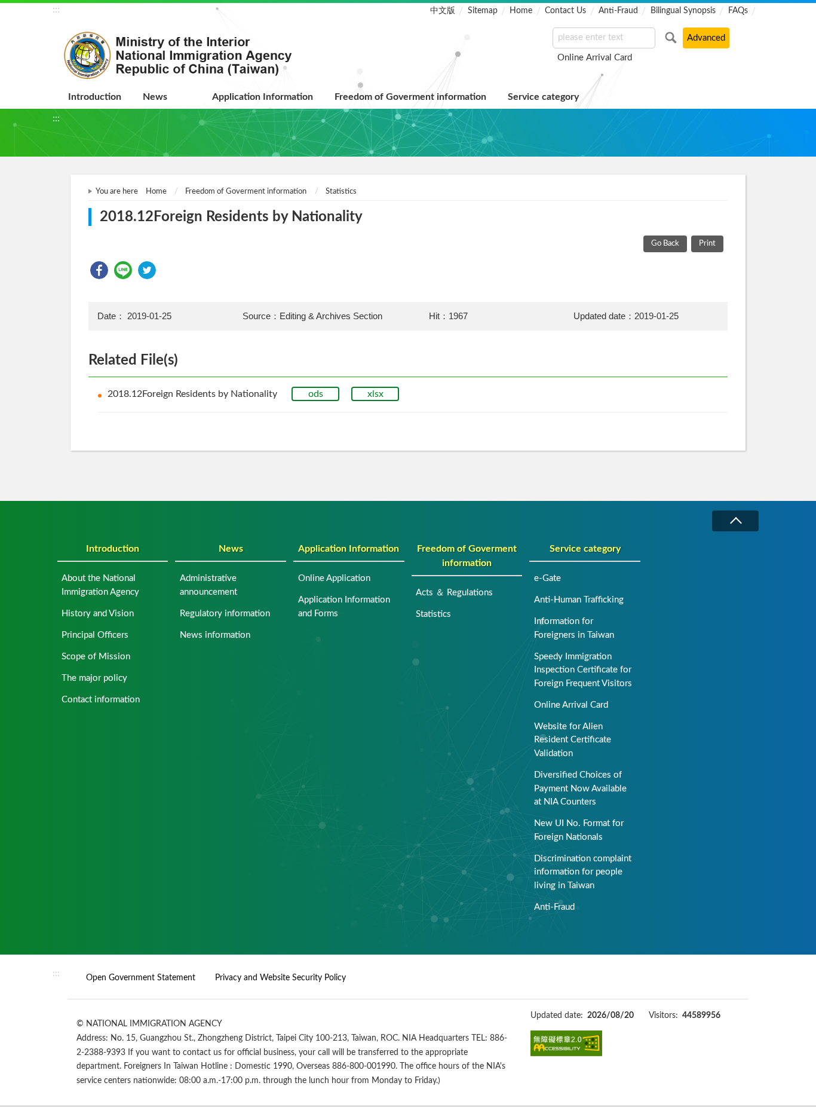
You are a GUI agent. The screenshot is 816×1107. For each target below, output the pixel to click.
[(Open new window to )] (566, 1043)
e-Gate (547, 578)
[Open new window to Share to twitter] (147, 270)
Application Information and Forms (344, 606)
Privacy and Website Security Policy (280, 977)
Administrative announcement (208, 585)
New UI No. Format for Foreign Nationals (579, 830)
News (155, 97)
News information (215, 635)
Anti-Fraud (618, 11)
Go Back (665, 243)
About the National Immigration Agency (100, 585)
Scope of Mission (96, 656)
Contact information (101, 699)
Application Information (262, 97)
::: (56, 9)
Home (521, 11)
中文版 (442, 11)
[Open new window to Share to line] (123, 270)
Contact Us (565, 11)
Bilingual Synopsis (683, 11)
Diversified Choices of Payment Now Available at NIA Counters (580, 788)
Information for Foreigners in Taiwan (574, 628)
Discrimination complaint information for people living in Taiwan (582, 872)
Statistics (341, 191)
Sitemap (483, 11)
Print (707, 243)
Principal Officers (95, 635)
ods (315, 394)
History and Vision (98, 613)
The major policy (94, 678)
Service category (543, 97)
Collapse (735, 520)
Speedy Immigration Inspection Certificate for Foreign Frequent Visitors (583, 670)
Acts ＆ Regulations (454, 592)
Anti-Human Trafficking (579, 599)
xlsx (375, 394)
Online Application (334, 578)
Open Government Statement (140, 977)
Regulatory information (225, 613)
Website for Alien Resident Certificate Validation (572, 740)
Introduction (94, 97)
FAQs (738, 11)
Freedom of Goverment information (410, 97)
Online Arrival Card (594, 57)
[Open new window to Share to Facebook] (99, 270)
